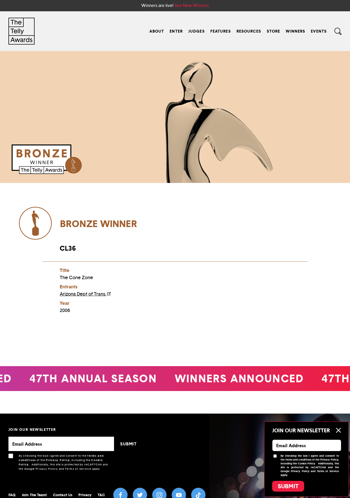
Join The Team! (34, 494)
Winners (295, 31)
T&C (101, 494)
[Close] (338, 430)
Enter (176, 31)
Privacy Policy (58, 460)
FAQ (12, 494)
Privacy (85, 494)
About (156, 31)
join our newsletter (32, 429)
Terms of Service (78, 469)
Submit (288, 486)
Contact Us (62, 494)
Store (273, 31)
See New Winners (191, 5)
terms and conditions (298, 459)
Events (319, 31)
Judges (196, 31)
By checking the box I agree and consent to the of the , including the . (63, 462)
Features (220, 31)
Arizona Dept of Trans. (83, 294)
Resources (248, 31)
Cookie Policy (306, 463)
